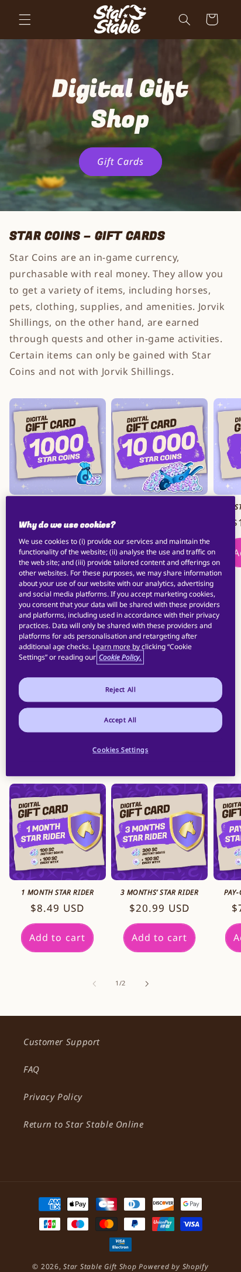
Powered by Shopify (173, 1266)
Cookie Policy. (120, 657)
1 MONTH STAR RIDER (57, 892)
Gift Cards (120, 161)
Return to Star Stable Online (83, 1124)
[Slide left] (94, 984)
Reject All (120, 689)
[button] (24, 19)
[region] (120, 636)
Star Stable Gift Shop (99, 1266)
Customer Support (61, 1041)
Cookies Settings (120, 749)
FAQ (31, 1069)
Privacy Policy (52, 1096)
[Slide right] (147, 984)
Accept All (120, 719)
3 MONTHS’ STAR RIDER (159, 892)
